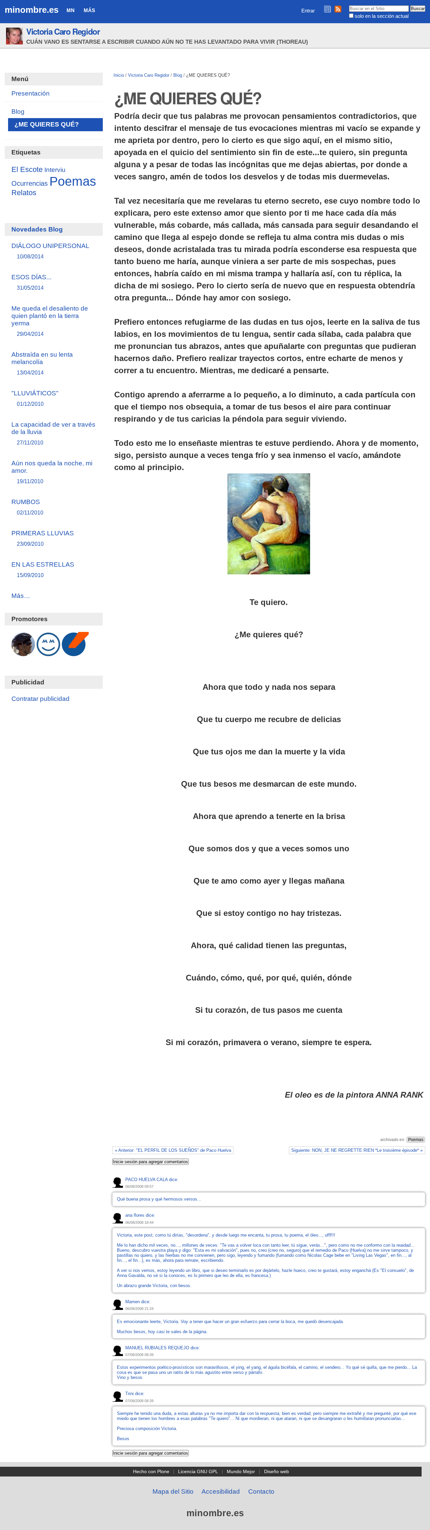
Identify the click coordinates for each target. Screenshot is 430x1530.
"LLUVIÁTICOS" (34, 398)
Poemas (415, 1139)
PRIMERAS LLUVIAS (42, 538)
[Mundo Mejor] (48, 652)
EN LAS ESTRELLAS (42, 569)
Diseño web (276, 1471)
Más (89, 10)
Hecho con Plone (151, 1471)
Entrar (308, 10)
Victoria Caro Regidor (63, 31)
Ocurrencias (29, 183)
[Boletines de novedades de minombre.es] (327, 8)
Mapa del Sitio (173, 1491)
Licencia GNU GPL (198, 1471)
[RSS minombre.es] (338, 8)
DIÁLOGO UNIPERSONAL (50, 250)
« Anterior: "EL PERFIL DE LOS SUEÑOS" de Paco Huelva (173, 1150)
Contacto (261, 1491)
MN (71, 10)
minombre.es (31, 9)
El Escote (27, 169)
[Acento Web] (75, 652)
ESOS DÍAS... (31, 282)
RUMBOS (27, 506)
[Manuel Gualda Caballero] (23, 652)
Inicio (119, 75)
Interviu (55, 169)
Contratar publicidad (40, 698)
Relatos (23, 193)
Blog (177, 75)
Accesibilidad (221, 1491)
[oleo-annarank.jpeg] (268, 569)
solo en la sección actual (381, 16)
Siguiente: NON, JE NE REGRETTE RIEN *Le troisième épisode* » (357, 1150)
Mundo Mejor (241, 1471)
